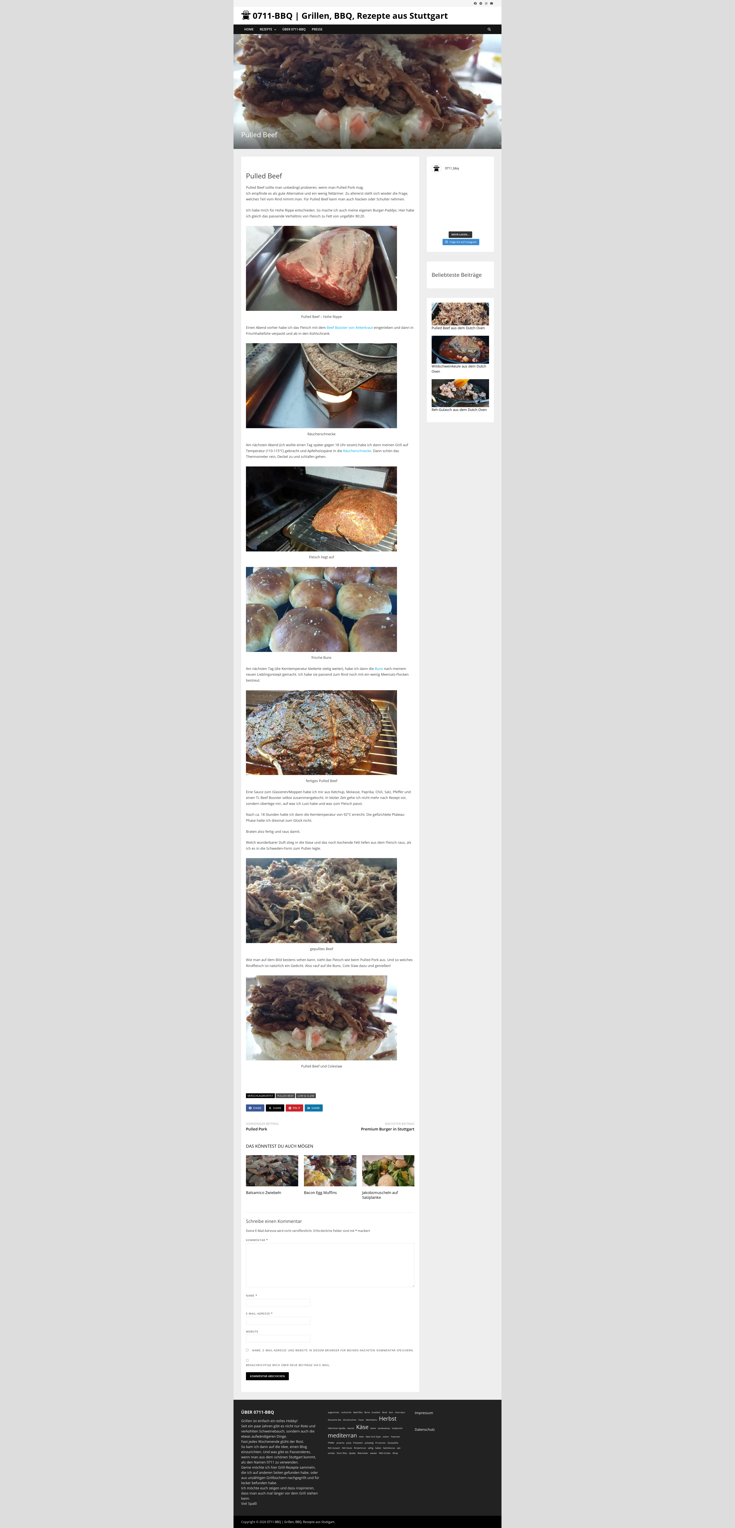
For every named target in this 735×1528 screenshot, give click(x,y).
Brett (384, 1412)
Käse (362, 1427)
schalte (331, 1453)
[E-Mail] (491, 3)
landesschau (384, 1428)
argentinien (333, 1412)
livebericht (397, 1428)
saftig (370, 1448)
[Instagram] (486, 3)
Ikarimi (350, 1428)
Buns (379, 668)
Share (257, 1108)
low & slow (305, 1096)
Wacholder (363, 1453)
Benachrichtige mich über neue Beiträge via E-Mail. (288, 1365)
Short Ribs (342, 1453)
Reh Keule (347, 1448)
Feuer (361, 1420)
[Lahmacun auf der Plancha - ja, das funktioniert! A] (475, 203)
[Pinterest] (481, 3)
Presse (317, 29)
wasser (373, 1453)
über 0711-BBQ (294, 29)
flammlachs (371, 1420)
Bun (391, 1412)
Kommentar (257, 1240)
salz (398, 1448)
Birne (367, 1412)
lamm (373, 1428)
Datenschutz (425, 1429)
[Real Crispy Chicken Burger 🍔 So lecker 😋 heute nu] (445, 185)
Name (251, 1295)
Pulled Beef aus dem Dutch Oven (458, 328)
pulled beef (285, 1096)
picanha (340, 1442)
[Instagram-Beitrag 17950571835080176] (445, 203)
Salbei (378, 1448)
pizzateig (369, 1442)
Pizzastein (358, 1442)
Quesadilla (393, 1442)
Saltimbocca (389, 1448)
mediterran (342, 1435)
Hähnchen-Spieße (336, 1428)
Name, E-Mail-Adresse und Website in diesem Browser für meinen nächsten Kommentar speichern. (333, 1350)
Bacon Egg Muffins (320, 1192)
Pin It (296, 1108)
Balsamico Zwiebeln (263, 1192)
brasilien (376, 1412)
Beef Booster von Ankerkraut (350, 327)
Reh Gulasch (334, 1448)
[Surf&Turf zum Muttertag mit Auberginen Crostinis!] (475, 220)
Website (252, 1331)
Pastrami (395, 1436)
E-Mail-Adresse (259, 1313)
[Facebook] (476, 3)
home (249, 29)
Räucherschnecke (357, 450)
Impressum (424, 1412)
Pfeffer (331, 1442)
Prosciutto (380, 1442)
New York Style (373, 1436)
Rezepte (266, 29)
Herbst (387, 1418)
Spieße (352, 1453)
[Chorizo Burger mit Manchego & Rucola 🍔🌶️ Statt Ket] (475, 185)
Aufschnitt (346, 1412)
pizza (348, 1442)
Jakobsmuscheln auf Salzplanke (380, 1195)
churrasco (400, 1412)
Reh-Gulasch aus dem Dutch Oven (459, 409)
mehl (361, 1436)
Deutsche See (334, 1420)
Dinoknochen (349, 1420)
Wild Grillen (385, 1453)
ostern (386, 1436)
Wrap (395, 1453)
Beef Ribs (358, 1412)
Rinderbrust (360, 1448)
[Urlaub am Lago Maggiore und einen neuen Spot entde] (445, 220)
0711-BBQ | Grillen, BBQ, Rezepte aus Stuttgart (350, 15)
